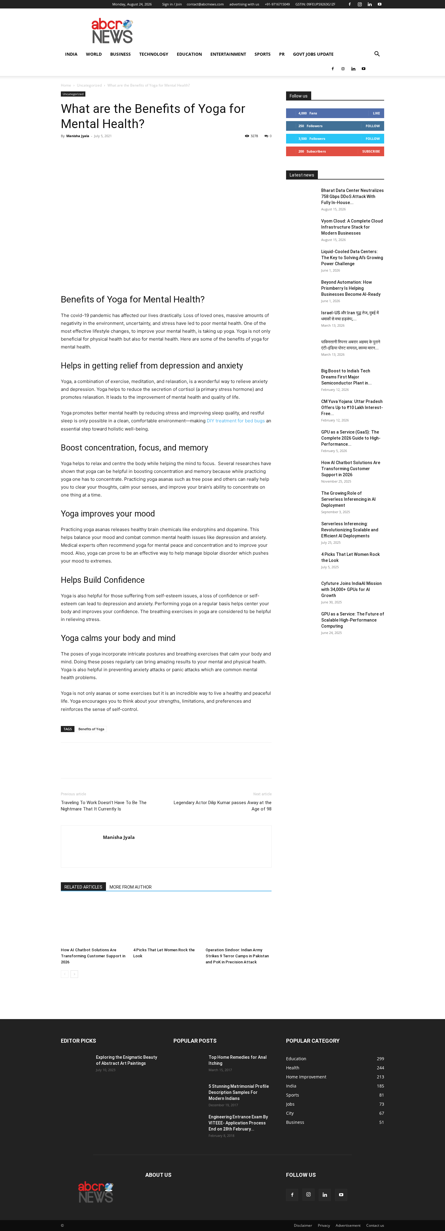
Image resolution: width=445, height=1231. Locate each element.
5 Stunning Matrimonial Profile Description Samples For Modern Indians (239, 1092)
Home (66, 85)
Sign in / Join (172, 4)
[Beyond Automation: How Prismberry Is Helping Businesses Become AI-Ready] (301, 289)
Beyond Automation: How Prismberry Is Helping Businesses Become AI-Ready (351, 288)
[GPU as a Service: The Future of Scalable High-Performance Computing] (301, 621)
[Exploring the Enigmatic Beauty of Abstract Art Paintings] (76, 1064)
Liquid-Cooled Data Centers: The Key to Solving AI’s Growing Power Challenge (352, 257)
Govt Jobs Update (313, 54)
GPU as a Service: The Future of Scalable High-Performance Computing (352, 620)
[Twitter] (81, 150)
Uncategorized (89, 85)
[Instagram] (359, 4)
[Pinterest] (95, 150)
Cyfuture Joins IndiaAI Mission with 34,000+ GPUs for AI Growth (351, 589)
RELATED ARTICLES (83, 887)
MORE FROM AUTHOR (131, 887)
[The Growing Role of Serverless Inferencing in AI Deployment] (301, 500)
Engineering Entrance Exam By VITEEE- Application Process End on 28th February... (238, 1122)
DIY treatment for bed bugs (236, 421)
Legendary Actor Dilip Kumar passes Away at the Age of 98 (223, 806)
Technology (153, 54)
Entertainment (228, 54)
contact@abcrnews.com (205, 4)
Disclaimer (303, 1225)
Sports (263, 54)
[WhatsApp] (109, 150)
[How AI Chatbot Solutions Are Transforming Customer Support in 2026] (94, 922)
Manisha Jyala (77, 136)
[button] (377, 55)
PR (282, 54)
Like (376, 113)
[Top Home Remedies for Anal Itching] (188, 1064)
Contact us (375, 1225)
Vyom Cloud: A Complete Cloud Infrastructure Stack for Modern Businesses (352, 227)
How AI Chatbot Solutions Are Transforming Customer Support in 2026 (93, 956)
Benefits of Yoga (91, 729)
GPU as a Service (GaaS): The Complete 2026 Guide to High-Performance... (351, 438)
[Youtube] (379, 4)
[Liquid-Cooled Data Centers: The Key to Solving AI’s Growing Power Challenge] (301, 259)
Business (120, 54)
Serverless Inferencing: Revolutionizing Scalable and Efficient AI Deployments (349, 529)
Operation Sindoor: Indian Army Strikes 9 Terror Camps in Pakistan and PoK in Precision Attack (237, 956)
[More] (123, 150)
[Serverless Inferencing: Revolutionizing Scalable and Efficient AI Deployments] (301, 531)
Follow (373, 126)
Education (189, 54)
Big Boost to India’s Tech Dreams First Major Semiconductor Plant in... (346, 376)
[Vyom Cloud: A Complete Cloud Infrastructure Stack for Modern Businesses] (301, 228)
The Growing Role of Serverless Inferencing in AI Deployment (348, 499)
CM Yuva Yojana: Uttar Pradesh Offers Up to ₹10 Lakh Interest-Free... (352, 407)
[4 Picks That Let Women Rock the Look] (166, 922)
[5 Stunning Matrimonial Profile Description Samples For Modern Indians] (188, 1093)
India (71, 54)
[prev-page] (64, 974)
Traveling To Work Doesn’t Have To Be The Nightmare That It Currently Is (104, 806)
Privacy (324, 1225)
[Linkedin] (369, 4)
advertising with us (244, 4)
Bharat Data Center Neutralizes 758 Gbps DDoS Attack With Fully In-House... (352, 196)
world (94, 54)
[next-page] (74, 974)
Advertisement (348, 1225)
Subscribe (371, 151)
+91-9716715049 (277, 4)
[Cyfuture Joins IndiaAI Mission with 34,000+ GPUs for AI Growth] (301, 591)
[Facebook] (349, 4)
